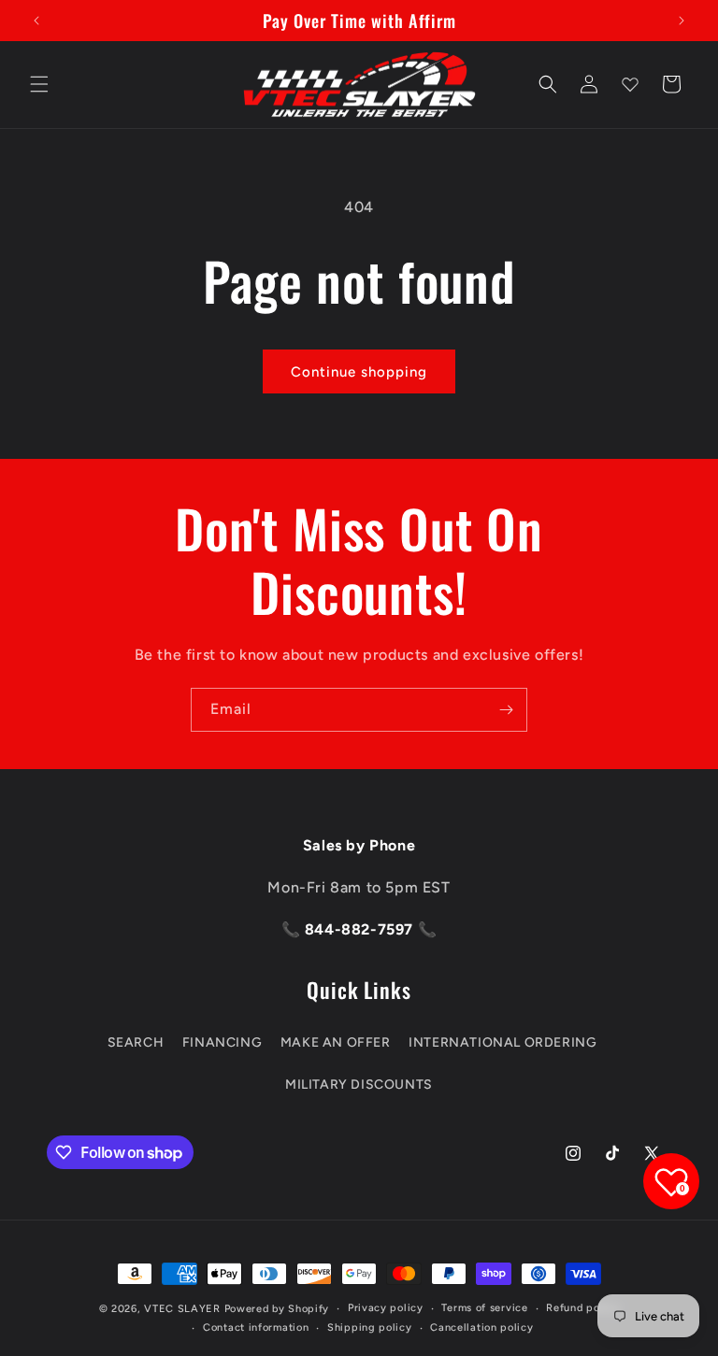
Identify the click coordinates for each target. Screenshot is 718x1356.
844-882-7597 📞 (368, 929)
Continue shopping (359, 372)
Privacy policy (386, 1308)
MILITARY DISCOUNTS (359, 1084)
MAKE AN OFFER (335, 1042)
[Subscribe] (505, 710)
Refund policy (582, 1308)
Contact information (256, 1327)
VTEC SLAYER (182, 1309)
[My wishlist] (630, 84)
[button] (39, 84)
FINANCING (222, 1042)
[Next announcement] (681, 20)
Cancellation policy (481, 1327)
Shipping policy (369, 1327)
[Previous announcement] (36, 20)
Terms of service (484, 1308)
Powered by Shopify (277, 1309)
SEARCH (136, 1042)
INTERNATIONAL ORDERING (502, 1042)
